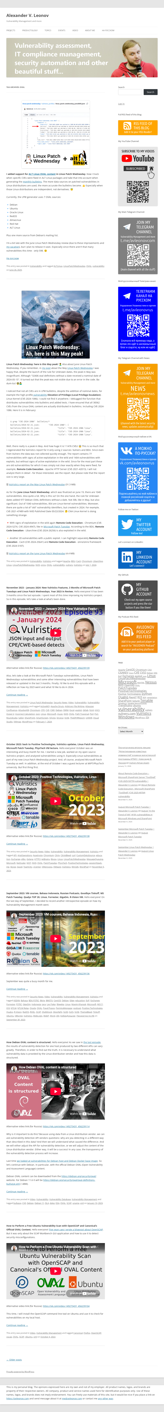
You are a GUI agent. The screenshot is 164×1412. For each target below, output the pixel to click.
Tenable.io (122, 703)
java (44, 1004)
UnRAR (89, 717)
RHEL (32, 1012)
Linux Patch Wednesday (80, 368)
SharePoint (30, 717)
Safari (21, 717)
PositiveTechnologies (78, 863)
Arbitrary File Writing (74, 706)
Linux (9, 565)
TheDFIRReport (77, 717)
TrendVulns (125, 705)
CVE (47, 710)
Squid (19, 866)
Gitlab (85, 710)
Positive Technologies (92, 1008)
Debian (59, 710)
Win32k (75, 866)
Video (75, 30)
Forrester (10, 1004)
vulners (69, 565)
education (80, 1000)
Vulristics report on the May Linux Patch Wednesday (37, 484)
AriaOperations (25, 855)
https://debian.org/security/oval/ (79, 1176)
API (15, 855)
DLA (47, 1203)
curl (73, 855)
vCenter (37, 866)
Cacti (78, 561)
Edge (72, 1000)
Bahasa (24, 1000)
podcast (77, 1008)
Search (121, 87)
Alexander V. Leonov (27, 15)
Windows (126, 716)
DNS (155, 673)
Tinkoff (96, 1012)
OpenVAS (129, 685)
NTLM (13, 1008)
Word (52, 1015)
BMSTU (49, 1000)
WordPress (27, 721)
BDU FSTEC (34, 1000)
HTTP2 (37, 859)
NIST (29, 863)
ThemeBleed (86, 1012)
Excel (72, 710)
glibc (23, 859)
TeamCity (27, 866)
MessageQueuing (95, 859)
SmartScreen (42, 717)
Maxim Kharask (78, 1004)
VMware (57, 866)
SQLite (52, 717)
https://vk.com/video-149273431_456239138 (66, 836)
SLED (65, 1012)
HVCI (97, 710)
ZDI (57, 1015)
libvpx (54, 859)
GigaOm (27, 1004)
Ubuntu (10, 1015)
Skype (13, 866)
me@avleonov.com (72, 1398)
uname (76, 1203)
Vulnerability (36, 266)
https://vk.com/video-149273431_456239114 (66, 1126)
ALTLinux (58, 266)
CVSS (143, 672)
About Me (90, 30)
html (91, 710)
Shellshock (47, 1012)
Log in (121, 103)
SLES (71, 1012)
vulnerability (98, 266)
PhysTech (62, 863)
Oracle (33, 1008)
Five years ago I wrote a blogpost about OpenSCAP (76, 1229)
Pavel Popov (49, 1008)
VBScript (19, 1015)
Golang (30, 859)
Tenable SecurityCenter (137, 703)
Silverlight (57, 1012)
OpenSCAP (96, 1333)
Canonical (78, 1333)
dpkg (52, 1203)
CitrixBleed (66, 855)
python (147, 694)
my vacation (12, 246)
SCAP (38, 1012)
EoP (88, 1000)
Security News (60, 702)
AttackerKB (23, 710)
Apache (66, 561)
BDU (73, 561)
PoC (96, 714)
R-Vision (18, 1012)
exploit (78, 710)
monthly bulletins (32, 181)
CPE (43, 710)
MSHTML (141, 682)
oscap (9, 1336)
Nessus (151, 682)
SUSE (66, 717)
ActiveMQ (45, 706)
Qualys (9, 1012)
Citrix (57, 855)
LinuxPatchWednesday (74, 266)
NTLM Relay (23, 1008)
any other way (105, 1398)
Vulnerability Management (76, 851)
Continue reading (17, 694)
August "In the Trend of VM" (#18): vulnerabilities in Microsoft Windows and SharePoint (136, 814)
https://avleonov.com (17, 1398)
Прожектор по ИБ (85, 1015)
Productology (30, 30)
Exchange (15, 859)
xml (82, 1203)
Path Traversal (82, 714)
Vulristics (47, 561)
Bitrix (42, 1000)
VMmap (17, 721)
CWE (52, 710)
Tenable (146, 700)
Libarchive (98, 561)
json (38, 714)
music (60, 714)
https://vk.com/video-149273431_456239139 (66, 667)
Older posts (14, 1359)
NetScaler (21, 863)
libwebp (60, 1004)
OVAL (89, 266)
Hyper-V (10, 714)
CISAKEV (123, 672)
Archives (122, 727)
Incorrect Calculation (25, 714)
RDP (144, 697)
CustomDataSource (85, 855)
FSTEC (19, 1004)
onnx (43, 565)
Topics (48, 30)
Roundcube (11, 717)
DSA (57, 1203)
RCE (139, 697)
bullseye (17, 1203)
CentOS (57, 1000)
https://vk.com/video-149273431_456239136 (66, 973)
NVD (38, 565)
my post (46, 368)
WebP (46, 1015)
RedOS (26, 1012)
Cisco (131, 673)
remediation (152, 697)
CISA (150, 669)
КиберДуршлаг (68, 1015)
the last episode (92, 1042)
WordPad (84, 866)
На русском (108, 30)
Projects (10, 30)
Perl (92, 714)
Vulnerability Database (60, 1199)
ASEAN (16, 1000)
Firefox (87, 1333)
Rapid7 (133, 697)
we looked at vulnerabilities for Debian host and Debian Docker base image (57, 1160)
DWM (66, 710)
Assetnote (38, 855)
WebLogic (37, 1015)
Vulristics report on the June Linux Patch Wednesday (37, 553)
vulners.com (127, 713)
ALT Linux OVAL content (42, 174)
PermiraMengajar (64, 1008)
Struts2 (60, 717)
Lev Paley (51, 1004)
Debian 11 (39, 1203)
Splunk (136, 700)
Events (61, 30)
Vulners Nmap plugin (139, 762)
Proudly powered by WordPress (20, 1371)
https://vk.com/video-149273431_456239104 (66, 1306)
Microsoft (51, 714)
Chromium (87, 561)
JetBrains (45, 859)
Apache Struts (57, 706)
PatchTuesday (50, 863)
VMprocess (47, 866)
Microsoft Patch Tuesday (57, 526)
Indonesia (36, 1004)
